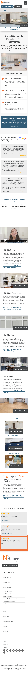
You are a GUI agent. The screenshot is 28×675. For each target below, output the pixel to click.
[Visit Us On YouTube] (16, 650)
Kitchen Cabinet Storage (7, 587)
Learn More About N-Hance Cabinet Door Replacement (12, 308)
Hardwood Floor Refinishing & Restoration (11, 598)
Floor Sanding (5, 603)
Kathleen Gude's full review (7, 546)
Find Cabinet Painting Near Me (10, 565)
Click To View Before (21, 286)
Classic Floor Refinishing (7, 596)
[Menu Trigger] (25, 3)
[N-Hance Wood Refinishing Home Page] (5, 3)
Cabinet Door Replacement (8, 585)
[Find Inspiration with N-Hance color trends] (14, 467)
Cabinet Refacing (6, 582)
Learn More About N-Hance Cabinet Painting (12, 350)
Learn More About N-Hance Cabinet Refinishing (12, 266)
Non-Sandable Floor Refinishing (9, 601)
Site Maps (5, 629)
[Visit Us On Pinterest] (19, 650)
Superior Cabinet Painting (8, 579)
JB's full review (5, 520)
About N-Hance (6, 616)
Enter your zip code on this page (9, 122)
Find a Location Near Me (7, 6)
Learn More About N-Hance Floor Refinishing (14, 391)
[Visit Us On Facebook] (4, 650)
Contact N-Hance (6, 618)
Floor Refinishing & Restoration (9, 593)
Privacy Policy (5, 631)
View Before (24, 25)
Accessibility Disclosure (17, 669)
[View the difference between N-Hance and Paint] (14, 450)
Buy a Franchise (6, 624)
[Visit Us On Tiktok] (4, 653)
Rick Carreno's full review (7, 533)
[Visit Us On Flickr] (13, 650)
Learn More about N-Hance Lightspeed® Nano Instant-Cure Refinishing (13, 497)
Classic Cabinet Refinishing (8, 574)
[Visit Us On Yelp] (22, 650)
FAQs (4, 613)
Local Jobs (5, 626)
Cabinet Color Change (7, 577)
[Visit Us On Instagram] (10, 650)
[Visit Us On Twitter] (7, 650)
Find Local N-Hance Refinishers (9, 621)
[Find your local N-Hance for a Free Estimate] (14, 433)
